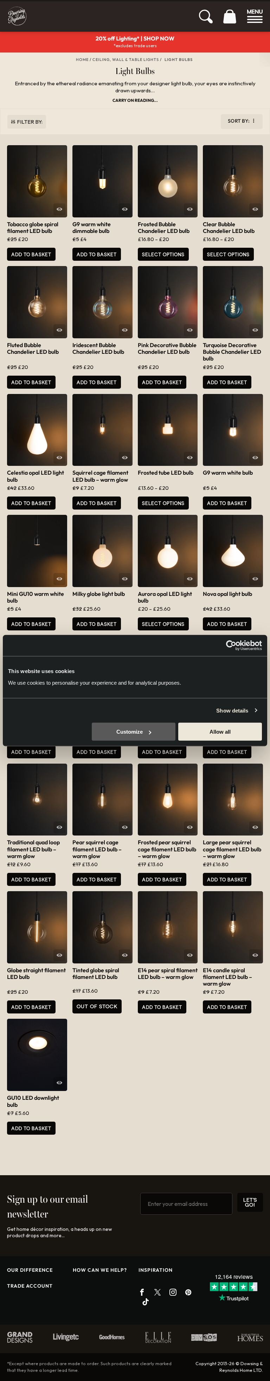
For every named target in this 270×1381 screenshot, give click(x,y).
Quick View (59, 209)
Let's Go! (250, 1202)
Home (82, 59)
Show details (232, 710)
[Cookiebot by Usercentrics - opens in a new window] (231, 645)
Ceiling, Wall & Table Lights (125, 59)
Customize (129, 732)
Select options (163, 254)
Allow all (220, 732)
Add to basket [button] (31, 254)
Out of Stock (97, 1006)
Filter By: (30, 121)
